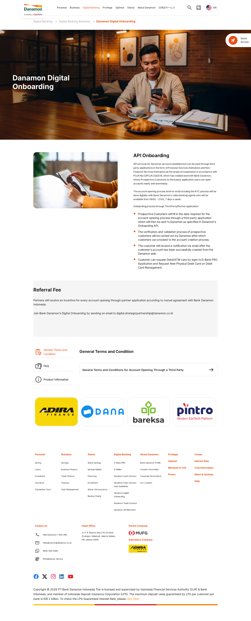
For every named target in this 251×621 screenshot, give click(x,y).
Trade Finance (67, 476)
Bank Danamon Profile (150, 463)
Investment (40, 476)
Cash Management (70, 489)
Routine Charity (95, 496)
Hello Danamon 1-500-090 (55, 535)
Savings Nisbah (95, 469)
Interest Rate (202, 461)
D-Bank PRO (119, 463)
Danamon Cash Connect (125, 476)
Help (197, 481)
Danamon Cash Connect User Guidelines (125, 484)
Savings (64, 463)
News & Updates (204, 474)
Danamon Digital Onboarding (115, 21)
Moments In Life (177, 467)
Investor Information (149, 469)
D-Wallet (117, 469)
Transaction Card (42, 489)
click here (132, 598)
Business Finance (69, 469)
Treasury (65, 483)
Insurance (39, 483)
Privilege (107, 7)
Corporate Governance (150, 476)
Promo (172, 474)
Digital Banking (91, 7)
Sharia (131, 7)
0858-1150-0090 (50, 551)
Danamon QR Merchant (125, 510)
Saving (38, 463)
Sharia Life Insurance (97, 489)
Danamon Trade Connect (125, 503)
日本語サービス (167, 7)
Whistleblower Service (53, 559)
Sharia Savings (94, 463)
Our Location (146, 483)
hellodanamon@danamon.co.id (57, 543)
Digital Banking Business (74, 21)
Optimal (119, 7)
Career (198, 454)
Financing (92, 476)
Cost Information (204, 467)
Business (75, 7)
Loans (38, 469)
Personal (62, 7)
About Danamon (147, 7)
